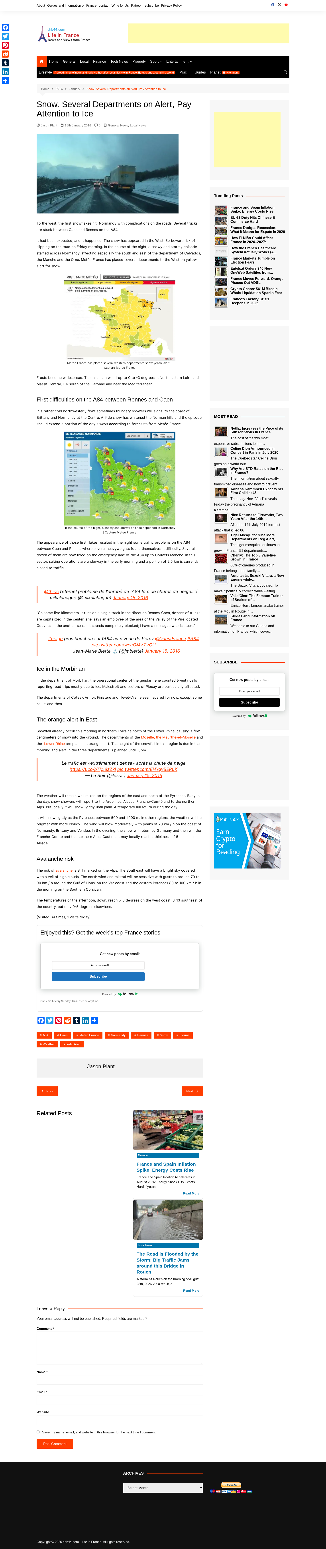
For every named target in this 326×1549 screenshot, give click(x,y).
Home (54, 61)
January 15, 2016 (130, 597)
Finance (99, 61)
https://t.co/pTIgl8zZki (93, 769)
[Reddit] (5, 54)
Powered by (109, 994)
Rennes (142, 1035)
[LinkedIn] (5, 71)
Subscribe (98, 976)
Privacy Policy (171, 5)
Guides (200, 72)
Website (43, 1412)
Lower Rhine (54, 743)
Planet (224, 72)
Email (42, 1392)
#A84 (193, 638)
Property (139, 61)
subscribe (152, 5)
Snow (164, 1035)
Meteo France (89, 1035)
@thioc (51, 591)
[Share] (5, 80)
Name (42, 1372)
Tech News (119, 61)
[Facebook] (5, 27)
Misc (183, 72)
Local (84, 61)
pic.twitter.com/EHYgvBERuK (147, 769)
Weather (49, 1044)
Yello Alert (73, 1044)
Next (189, 1091)
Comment (45, 1328)
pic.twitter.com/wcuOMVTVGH (124, 645)
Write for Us (120, 5)
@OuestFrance (170, 638)
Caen (64, 1035)
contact (104, 5)
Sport (154, 61)
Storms (184, 1035)
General (69, 61)
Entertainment (177, 61)
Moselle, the (151, 737)
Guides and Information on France (71, 5)
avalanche (64, 870)
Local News (138, 125)
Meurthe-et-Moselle (179, 737)
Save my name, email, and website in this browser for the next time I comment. (99, 1432)
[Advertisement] (208, 33)
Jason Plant (49, 125)
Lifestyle (106, 72)
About (41, 5)
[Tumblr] (5, 62)
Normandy (118, 1035)
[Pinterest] (5, 45)
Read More (191, 1193)
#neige (55, 638)
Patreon (136, 5)
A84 (45, 1035)
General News (118, 125)
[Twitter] (5, 36)
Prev (49, 1091)
